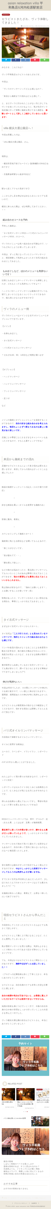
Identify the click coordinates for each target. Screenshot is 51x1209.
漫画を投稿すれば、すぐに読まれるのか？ (22, 1166)
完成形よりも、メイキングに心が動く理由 (22, 1169)
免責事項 (34, 1203)
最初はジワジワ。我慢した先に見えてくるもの (23, 1171)
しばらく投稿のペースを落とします (19, 1164)
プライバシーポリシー (20, 1203)
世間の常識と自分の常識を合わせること (21, 1174)
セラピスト (6, 14)
